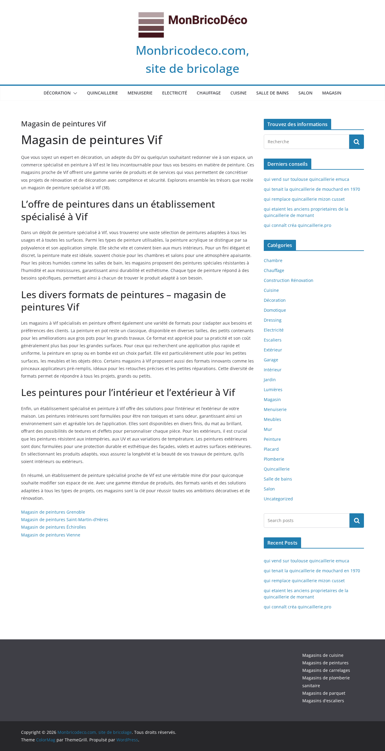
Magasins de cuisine (322, 655)
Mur (268, 429)
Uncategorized (278, 499)
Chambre (273, 260)
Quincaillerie (102, 93)
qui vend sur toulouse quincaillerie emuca (306, 179)
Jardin (270, 379)
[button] (74, 93)
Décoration (57, 93)
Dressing (273, 320)
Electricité (174, 93)
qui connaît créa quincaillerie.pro (297, 225)
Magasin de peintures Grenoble (53, 512)
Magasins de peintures (325, 663)
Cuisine (238, 93)
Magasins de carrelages (326, 670)
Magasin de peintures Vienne (50, 535)
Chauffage (209, 93)
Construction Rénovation (288, 280)
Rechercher (357, 520)
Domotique (275, 310)
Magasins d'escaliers (323, 700)
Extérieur (273, 350)
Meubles (272, 419)
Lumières (273, 389)
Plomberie (274, 459)
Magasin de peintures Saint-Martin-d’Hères (64, 519)
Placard (271, 449)
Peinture (272, 439)
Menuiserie (140, 93)
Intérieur (273, 369)
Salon (305, 93)
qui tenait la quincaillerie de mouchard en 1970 (312, 189)
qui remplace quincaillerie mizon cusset (304, 199)
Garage (271, 360)
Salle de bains (272, 93)
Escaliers (273, 340)
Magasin (331, 93)
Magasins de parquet (323, 693)
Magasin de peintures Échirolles (53, 527)
